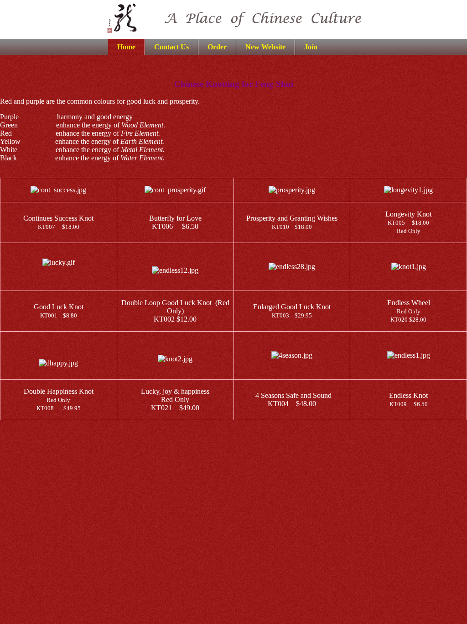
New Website (265, 47)
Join (310, 47)
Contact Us (171, 47)
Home (126, 47)
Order (217, 47)
